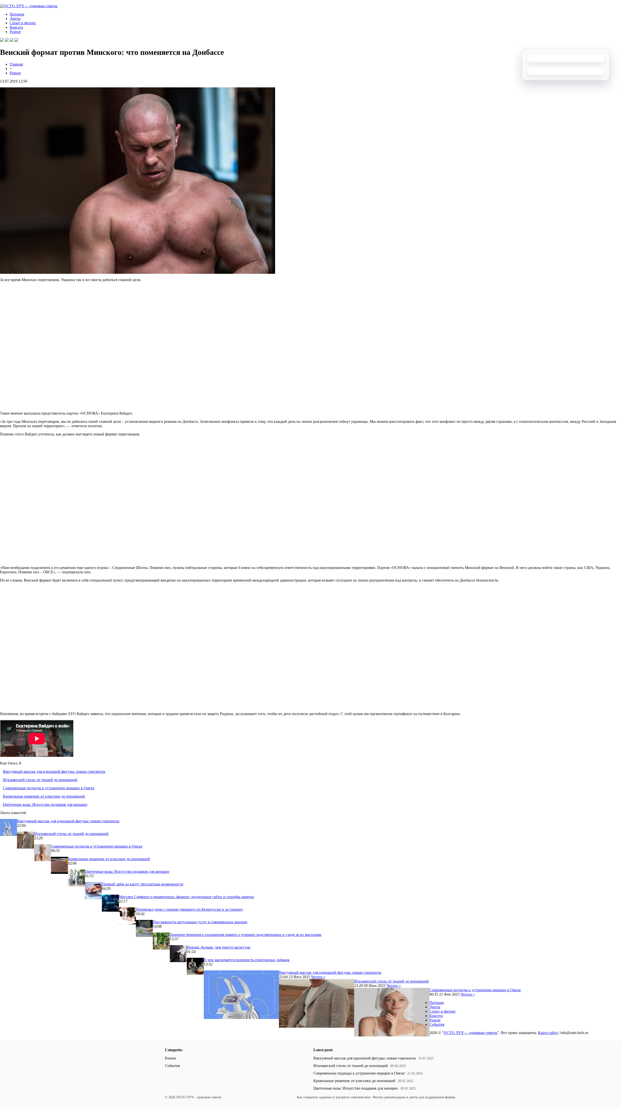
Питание (17, 14)
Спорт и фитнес (23, 23)
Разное (15, 32)
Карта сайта (548, 1033)
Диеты (15, 19)
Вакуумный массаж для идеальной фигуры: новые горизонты (54, 771)
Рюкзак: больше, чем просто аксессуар (218, 947)
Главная (16, 64)
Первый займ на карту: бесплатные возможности (142, 884)
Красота (16, 27)
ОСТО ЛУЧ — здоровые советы (470, 1033)
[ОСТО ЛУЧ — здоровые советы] (28, 6)
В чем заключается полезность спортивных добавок (247, 960)
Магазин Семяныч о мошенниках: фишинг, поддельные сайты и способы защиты (186, 897)
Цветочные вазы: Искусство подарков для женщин (45, 804)
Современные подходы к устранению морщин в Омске (48, 788)
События (436, 1024)
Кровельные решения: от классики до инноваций (44, 796)
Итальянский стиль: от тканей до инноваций (40, 780)
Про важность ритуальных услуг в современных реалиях (200, 922)
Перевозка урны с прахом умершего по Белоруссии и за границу (189, 909)
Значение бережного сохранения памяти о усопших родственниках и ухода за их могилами (245, 935)
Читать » (318, 977)
